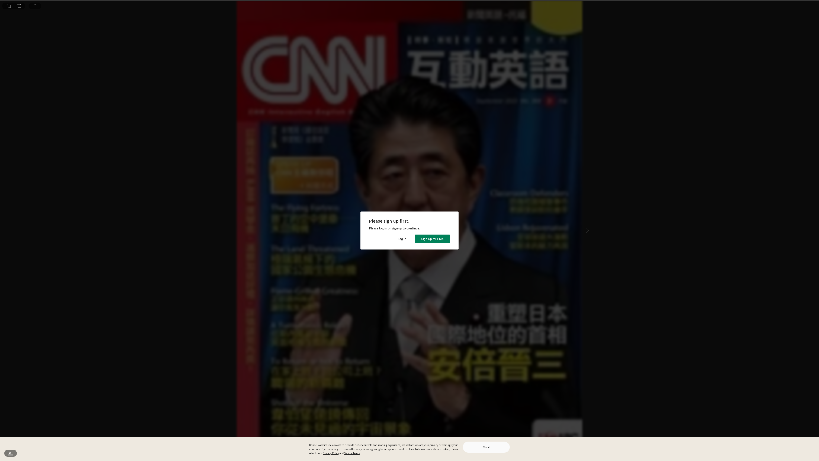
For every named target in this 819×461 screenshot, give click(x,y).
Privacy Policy (331, 453)
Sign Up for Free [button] (432, 239)
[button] (8, 6)
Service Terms (352, 453)
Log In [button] (402, 239)
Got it (486, 447)
